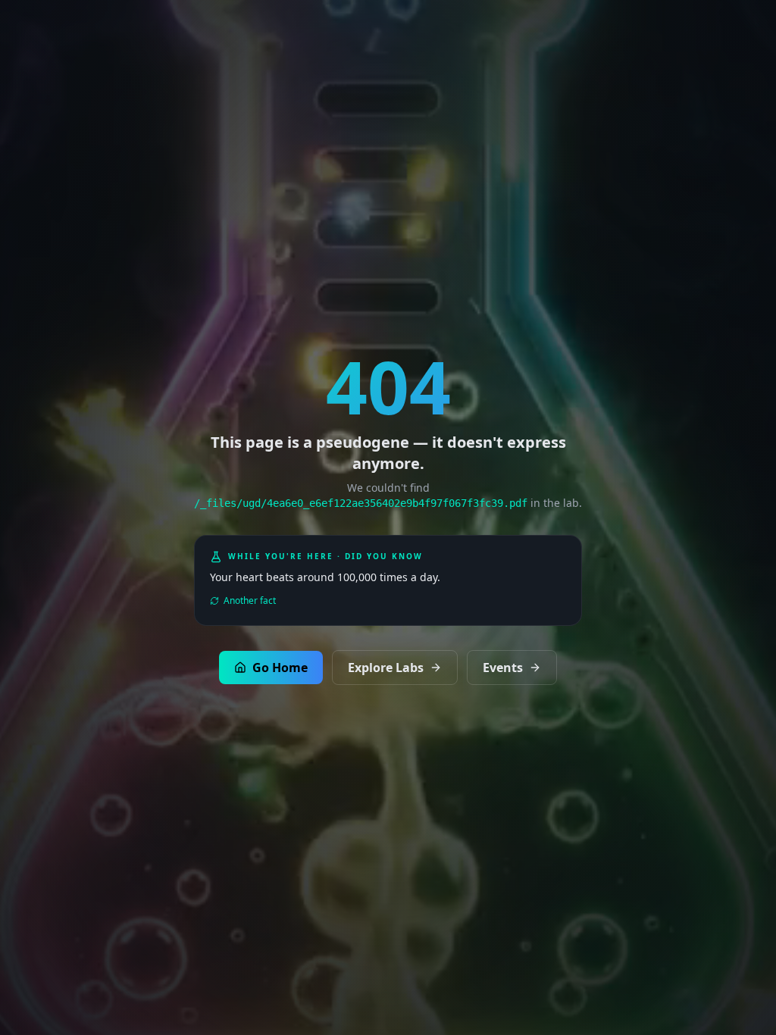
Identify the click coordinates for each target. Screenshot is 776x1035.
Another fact (250, 601)
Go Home (280, 667)
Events (503, 667)
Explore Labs (386, 667)
